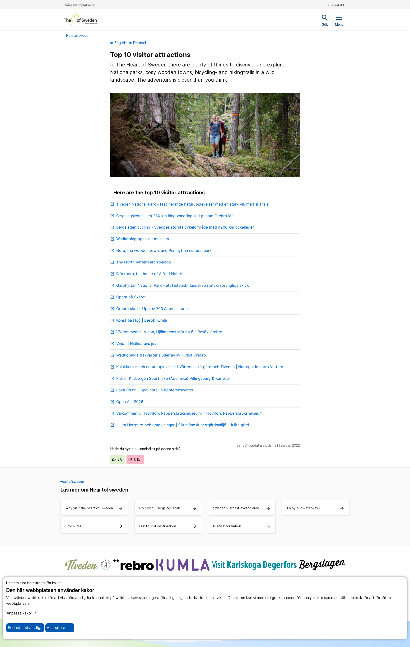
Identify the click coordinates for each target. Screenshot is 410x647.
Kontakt (336, 5)
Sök (325, 20)
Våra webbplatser (80, 5)
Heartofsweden (78, 36)
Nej (137, 459)
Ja (119, 459)
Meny (339, 20)
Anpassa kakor (19, 613)
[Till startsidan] (80, 20)
